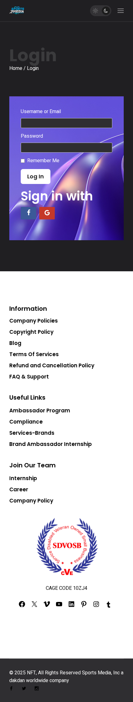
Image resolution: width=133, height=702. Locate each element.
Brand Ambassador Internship (50, 444)
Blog (15, 343)
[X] (34, 606)
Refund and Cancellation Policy (51, 365)
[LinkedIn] (71, 606)
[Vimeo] (46, 606)
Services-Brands (31, 433)
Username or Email (41, 111)
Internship (23, 478)
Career (18, 489)
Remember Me (43, 160)
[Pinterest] (84, 606)
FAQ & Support (29, 376)
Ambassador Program (39, 410)
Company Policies (33, 320)
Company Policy (31, 500)
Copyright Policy (31, 332)
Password (32, 136)
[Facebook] (22, 606)
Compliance (26, 421)
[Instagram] (96, 606)
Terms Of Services (34, 354)
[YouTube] (59, 606)
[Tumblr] (108, 606)
